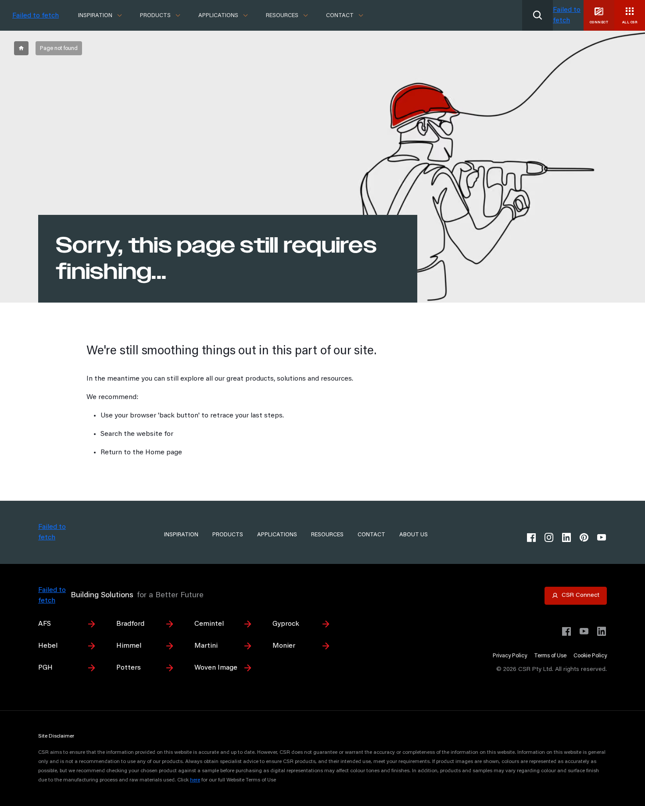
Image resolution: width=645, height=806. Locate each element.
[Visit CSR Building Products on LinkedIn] (601, 631)
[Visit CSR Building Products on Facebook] (566, 631)
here (195, 780)
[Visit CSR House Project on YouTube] (584, 631)
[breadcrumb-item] (21, 48)
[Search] (537, 15)
